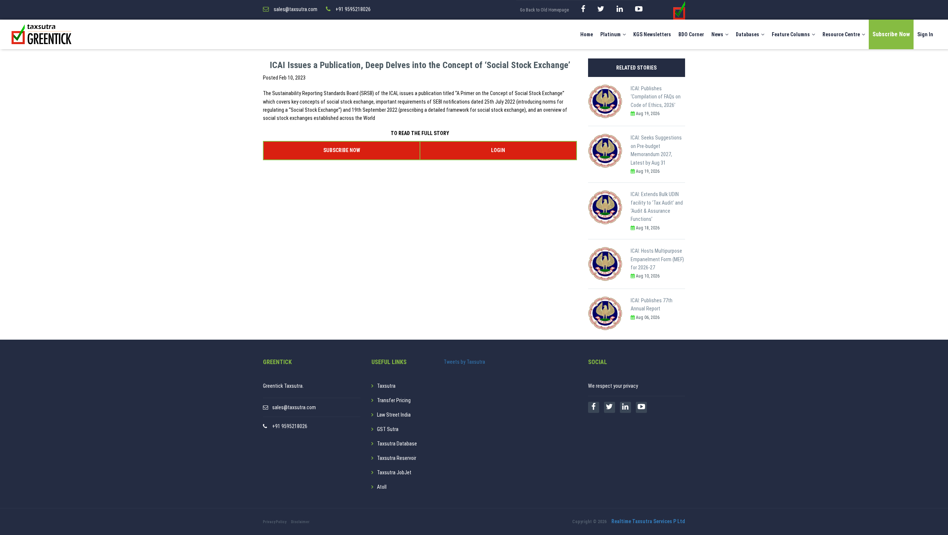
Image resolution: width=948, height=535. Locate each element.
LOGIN (498, 150)
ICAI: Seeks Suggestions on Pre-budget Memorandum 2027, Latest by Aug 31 (656, 150)
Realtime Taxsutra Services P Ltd (648, 521)
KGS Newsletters (652, 34)
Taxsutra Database (397, 444)
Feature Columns (791, 34)
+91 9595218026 (289, 426)
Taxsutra (386, 386)
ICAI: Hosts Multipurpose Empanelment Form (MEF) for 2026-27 (657, 259)
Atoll (382, 487)
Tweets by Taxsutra (464, 362)
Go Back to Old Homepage (544, 10)
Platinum (610, 34)
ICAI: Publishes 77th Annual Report (651, 304)
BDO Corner (691, 34)
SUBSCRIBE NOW (341, 150)
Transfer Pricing (394, 400)
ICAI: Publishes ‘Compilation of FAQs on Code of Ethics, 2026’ (656, 96)
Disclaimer (300, 522)
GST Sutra (387, 429)
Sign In (925, 34)
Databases (747, 34)
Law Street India (394, 415)
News (717, 34)
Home (586, 34)
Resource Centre (841, 34)
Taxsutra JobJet (394, 472)
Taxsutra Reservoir (396, 458)
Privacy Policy (274, 522)
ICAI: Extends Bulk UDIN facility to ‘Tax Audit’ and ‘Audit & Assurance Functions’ (657, 206)
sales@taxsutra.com (294, 407)
